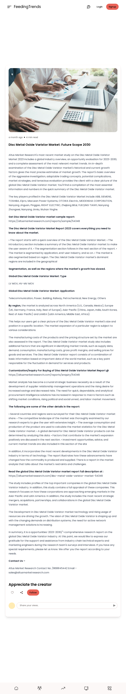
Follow (33, 592)
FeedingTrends (27, 6)
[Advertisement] (63, 38)
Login (99, 6)
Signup (112, 6)
